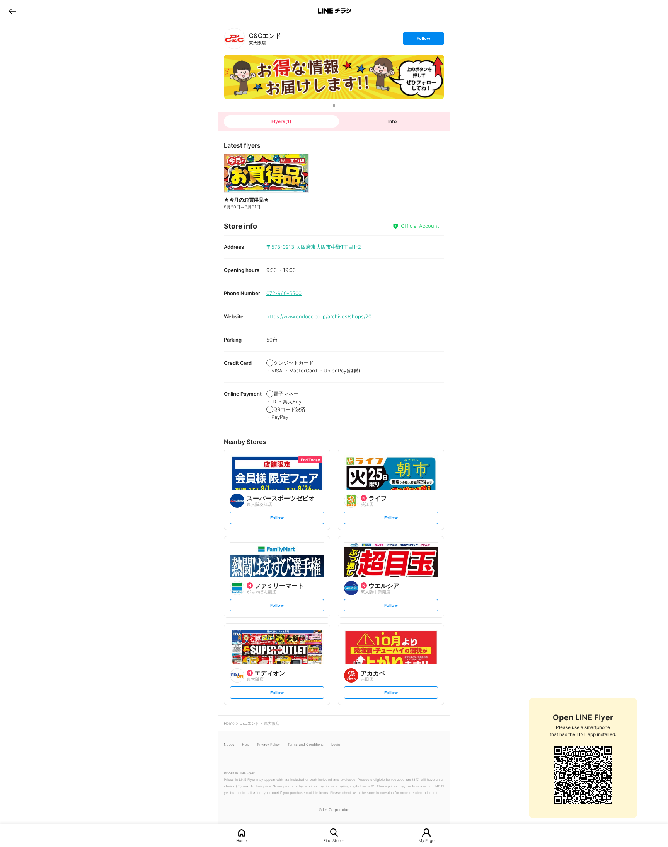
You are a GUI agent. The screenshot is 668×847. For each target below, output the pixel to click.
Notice (229, 744)
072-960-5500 (284, 293)
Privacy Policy (268, 744)
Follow (423, 40)
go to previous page (12, 11)
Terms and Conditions (306, 744)
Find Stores (334, 840)
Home (241, 840)
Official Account (420, 226)
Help (245, 744)
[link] (234, 38)
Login (335, 744)
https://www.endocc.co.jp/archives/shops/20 (318, 316)
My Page (427, 840)
